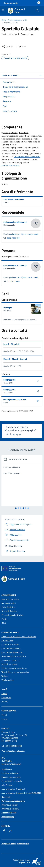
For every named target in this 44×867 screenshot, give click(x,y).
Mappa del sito (23, 843)
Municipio (7, 307)
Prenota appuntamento (11, 777)
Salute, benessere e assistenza (14, 668)
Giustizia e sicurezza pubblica (13, 656)
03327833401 (9, 389)
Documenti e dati (8, 603)
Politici (4, 619)
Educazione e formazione (11, 652)
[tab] (16, 508)
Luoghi (4, 719)
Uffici (3, 622)
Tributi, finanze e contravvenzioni (15, 672)
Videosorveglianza (8, 812)
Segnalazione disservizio (11, 781)
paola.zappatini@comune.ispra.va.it (23, 233)
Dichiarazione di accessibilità (13, 800)
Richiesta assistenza (9, 773)
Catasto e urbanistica (10, 644)
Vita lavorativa (7, 679)
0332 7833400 (13, 237)
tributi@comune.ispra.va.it (14, 399)
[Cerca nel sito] (37, 11)
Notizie (4, 701)
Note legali (5, 796)
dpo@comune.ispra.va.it (11, 763)
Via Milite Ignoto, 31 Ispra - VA (14, 735)
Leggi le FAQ (6, 769)
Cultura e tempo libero (10, 648)
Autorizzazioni (7, 640)
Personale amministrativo (12, 615)
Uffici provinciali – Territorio (27, 156)
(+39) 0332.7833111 (13, 745)
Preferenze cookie (8, 843)
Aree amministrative (10, 599)
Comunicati (6, 697)
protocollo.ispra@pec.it (15, 750)
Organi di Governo (8, 611)
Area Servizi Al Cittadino (13, 199)
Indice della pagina (10, 75)
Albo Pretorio (6, 785)
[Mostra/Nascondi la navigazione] (2, 10)
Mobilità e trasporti (9, 664)
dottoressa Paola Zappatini (15, 221)
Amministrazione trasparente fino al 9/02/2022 (21, 792)
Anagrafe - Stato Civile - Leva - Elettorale (18, 636)
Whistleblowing (7, 816)
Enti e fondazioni (8, 607)
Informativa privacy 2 (10, 808)
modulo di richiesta (10, 165)
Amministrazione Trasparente (13, 788)
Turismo (4, 676)
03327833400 (9, 379)
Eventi (4, 715)
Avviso (4, 693)
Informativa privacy (9, 804)
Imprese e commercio (10, 660)
